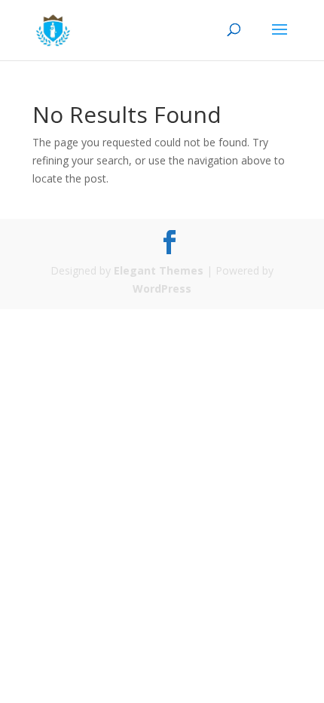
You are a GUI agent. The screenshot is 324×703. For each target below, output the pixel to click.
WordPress (162, 288)
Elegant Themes (158, 270)
